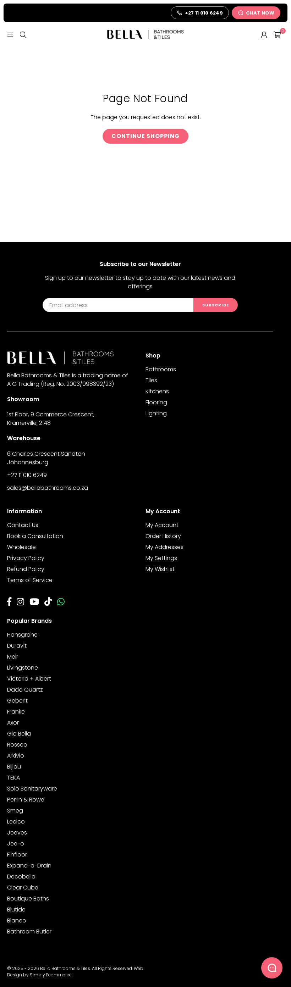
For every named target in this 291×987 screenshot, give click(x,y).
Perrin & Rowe (25, 799)
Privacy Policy (25, 558)
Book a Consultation (35, 536)
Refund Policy (25, 569)
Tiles (151, 380)
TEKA (13, 777)
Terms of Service (30, 580)
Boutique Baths (28, 898)
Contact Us (22, 525)
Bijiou (14, 767)
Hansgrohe (22, 635)
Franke (16, 712)
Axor (13, 723)
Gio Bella (19, 734)
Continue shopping (145, 136)
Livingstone (22, 668)
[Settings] (264, 34)
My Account (162, 525)
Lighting (156, 413)
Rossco (17, 745)
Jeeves (17, 832)
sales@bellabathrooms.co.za (47, 488)
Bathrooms (161, 369)
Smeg (15, 810)
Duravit (17, 646)
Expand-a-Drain (29, 865)
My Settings (161, 558)
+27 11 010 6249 (27, 475)
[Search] (23, 34)
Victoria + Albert (29, 679)
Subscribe (215, 305)
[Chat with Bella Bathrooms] (271, 967)
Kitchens (157, 391)
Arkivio (15, 756)
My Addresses (164, 547)
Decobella (21, 876)
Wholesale (21, 547)
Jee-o (15, 843)
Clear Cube (22, 887)
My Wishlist (160, 569)
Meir (12, 657)
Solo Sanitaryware (32, 788)
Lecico (16, 821)
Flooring (156, 402)
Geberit (17, 701)
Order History (163, 536)
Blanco (16, 920)
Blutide (16, 909)
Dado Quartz (25, 690)
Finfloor (17, 854)
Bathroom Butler (29, 931)
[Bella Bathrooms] (145, 34)
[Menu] (10, 34)
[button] (277, 34)
